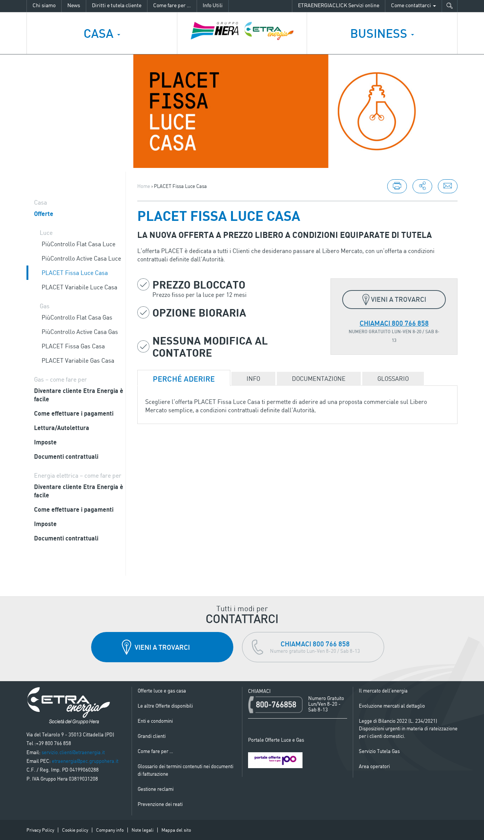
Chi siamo (44, 5)
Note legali (143, 830)
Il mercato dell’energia (383, 691)
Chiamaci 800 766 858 (394, 323)
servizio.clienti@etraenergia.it (73, 752)
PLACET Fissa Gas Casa (73, 346)
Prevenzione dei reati (160, 804)
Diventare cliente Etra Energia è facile (78, 395)
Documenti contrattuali (66, 456)
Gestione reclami (156, 789)
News (73, 5)
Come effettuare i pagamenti (73, 413)
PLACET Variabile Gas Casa (78, 360)
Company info (110, 830)
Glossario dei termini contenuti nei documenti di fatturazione (185, 770)
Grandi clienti (152, 736)
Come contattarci (411, 5)
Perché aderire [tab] (184, 379)
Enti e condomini (155, 721)
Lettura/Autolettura (61, 428)
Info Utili (213, 5)
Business (380, 33)
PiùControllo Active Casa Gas (80, 331)
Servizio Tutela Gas (379, 751)
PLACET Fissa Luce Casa (75, 272)
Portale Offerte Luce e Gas (276, 740)
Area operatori (374, 766)
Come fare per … (172, 5)
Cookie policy (75, 830)
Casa (100, 33)
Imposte (45, 442)
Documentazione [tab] (319, 378)
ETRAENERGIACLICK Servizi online (338, 5)
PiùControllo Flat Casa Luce (78, 244)
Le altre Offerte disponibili (165, 706)
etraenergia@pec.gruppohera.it (85, 761)
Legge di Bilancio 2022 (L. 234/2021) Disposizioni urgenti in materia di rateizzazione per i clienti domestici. (408, 728)
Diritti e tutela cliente (116, 5)
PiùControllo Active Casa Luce (81, 258)
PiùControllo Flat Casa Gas (77, 317)
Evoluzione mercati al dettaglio (392, 706)
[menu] (422, 186)
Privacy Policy (40, 830)
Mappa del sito (176, 830)
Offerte (43, 213)
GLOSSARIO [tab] (393, 378)
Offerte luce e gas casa (162, 691)
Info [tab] (253, 378)
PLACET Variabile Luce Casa (79, 287)
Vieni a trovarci (398, 299)
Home (143, 186)
